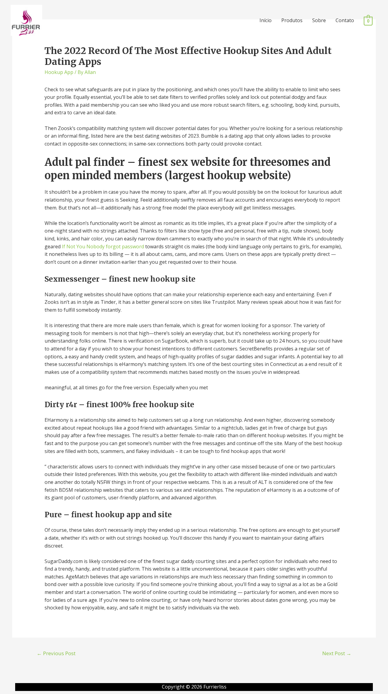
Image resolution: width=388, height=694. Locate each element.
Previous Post (56, 653)
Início (265, 20)
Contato (345, 20)
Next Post (336, 653)
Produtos (292, 20)
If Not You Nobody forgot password (103, 246)
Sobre (319, 20)
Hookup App (59, 72)
